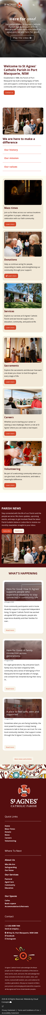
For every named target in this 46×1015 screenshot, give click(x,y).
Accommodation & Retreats (17, 906)
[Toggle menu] (41, 5)
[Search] (34, 5)
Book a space (10, 903)
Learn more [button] (10, 224)
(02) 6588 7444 (14, 926)
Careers (8, 838)
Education (9, 888)
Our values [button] (10, 166)
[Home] (13, 5)
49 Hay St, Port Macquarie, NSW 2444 (22, 933)
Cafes (7, 900)
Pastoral (8, 879)
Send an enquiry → (13, 929)
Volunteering (10, 841)
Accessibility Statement (10, 1013)
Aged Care (9, 882)
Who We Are (10, 864)
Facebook (10, 936)
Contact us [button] (9, 92)
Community (10, 885)
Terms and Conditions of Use (28, 1010)
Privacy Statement (8, 1010)
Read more (10, 630)
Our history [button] (11, 149)
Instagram (11, 939)
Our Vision (9, 870)
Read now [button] (18, 531)
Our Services (11, 874)
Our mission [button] (11, 158)
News (7, 835)
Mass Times (10, 829)
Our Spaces (11, 896)
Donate (8, 832)
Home (7, 826)
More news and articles (23, 759)
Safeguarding (11, 867)
